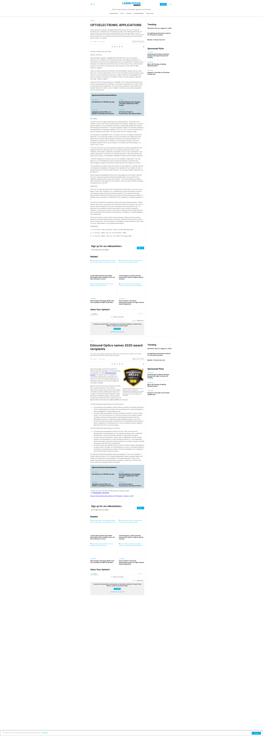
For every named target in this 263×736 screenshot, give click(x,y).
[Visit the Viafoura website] (140, 320)
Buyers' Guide (150, 13)
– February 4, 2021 (128, 497)
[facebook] (112, 46)
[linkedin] (114, 46)
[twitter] (117, 46)
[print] (143, 46)
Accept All (256, 733)
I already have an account (117, 331)
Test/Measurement (139, 13)
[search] (94, 4)
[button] (91, 4)
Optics (122, 13)
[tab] (94, 314)
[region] (117, 317)
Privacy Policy (45, 732)
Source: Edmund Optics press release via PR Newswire (106, 497)
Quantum (128, 13)
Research (92, 20)
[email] (122, 46)
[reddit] (119, 46)
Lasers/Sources (113, 13)
